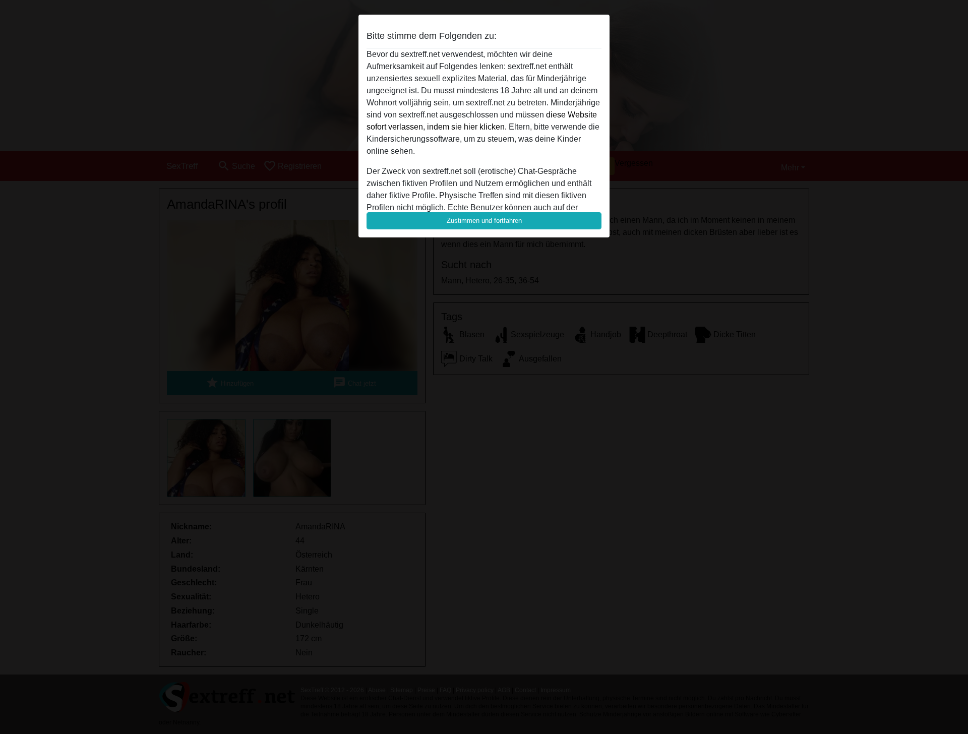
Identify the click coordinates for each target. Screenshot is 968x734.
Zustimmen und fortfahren (484, 220)
